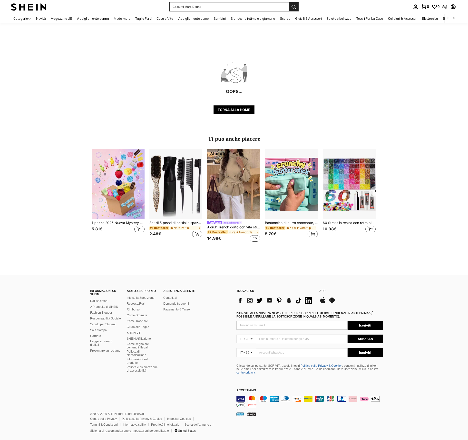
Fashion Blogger (101, 312)
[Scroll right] (454, 18)
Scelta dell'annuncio (198, 424)
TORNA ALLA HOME (234, 110)
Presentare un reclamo (105, 350)
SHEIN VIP (134, 333)
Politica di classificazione (136, 353)
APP (322, 291)
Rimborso (133, 309)
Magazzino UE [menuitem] (61, 18)
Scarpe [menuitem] (285, 18)
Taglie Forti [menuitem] (143, 18)
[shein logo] (28, 7)
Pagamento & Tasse (176, 309)
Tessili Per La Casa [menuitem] (369, 18)
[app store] (322, 302)
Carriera (95, 336)
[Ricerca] (294, 6)
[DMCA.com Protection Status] (251, 414)
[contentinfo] (309, 402)
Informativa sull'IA (134, 424)
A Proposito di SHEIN (104, 307)
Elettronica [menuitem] (430, 18)
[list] (275, 300)
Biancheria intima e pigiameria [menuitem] (253, 18)
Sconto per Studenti (103, 324)
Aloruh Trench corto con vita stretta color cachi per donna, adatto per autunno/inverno (233, 227)
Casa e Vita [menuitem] (164, 18)
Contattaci (170, 298)
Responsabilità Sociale (105, 318)
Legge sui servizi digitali (101, 343)
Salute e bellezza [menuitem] (339, 18)
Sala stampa (98, 330)
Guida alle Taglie (138, 327)
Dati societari (98, 301)
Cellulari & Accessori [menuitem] (402, 18)
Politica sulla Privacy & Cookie (321, 365)
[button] (445, 7)
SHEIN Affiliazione (139, 338)
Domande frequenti (176, 303)
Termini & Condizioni (104, 424)
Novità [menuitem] (41, 18)
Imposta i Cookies (179, 419)
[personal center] (416, 7)
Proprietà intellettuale (165, 424)
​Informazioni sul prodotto (137, 361)
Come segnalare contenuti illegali (138, 345)
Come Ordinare (137, 315)
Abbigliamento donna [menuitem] (93, 18)
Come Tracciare (137, 321)
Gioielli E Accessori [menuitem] (308, 18)
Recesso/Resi (136, 303)
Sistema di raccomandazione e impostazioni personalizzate (129, 430)
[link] (425, 6)
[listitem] (118, 196)
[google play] (332, 302)
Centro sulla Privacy (103, 419)
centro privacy (245, 372)
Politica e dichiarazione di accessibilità (142, 368)
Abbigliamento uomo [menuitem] (193, 18)
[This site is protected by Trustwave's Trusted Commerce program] (240, 414)
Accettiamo (246, 390)
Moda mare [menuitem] (122, 18)
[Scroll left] (448, 18)
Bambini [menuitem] (220, 18)
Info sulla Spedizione (141, 298)
